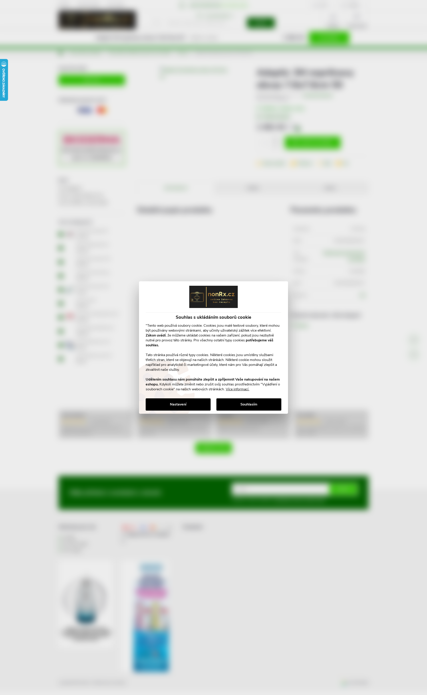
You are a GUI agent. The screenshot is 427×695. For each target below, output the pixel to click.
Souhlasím (248, 404)
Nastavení (178, 404)
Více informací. (237, 389)
